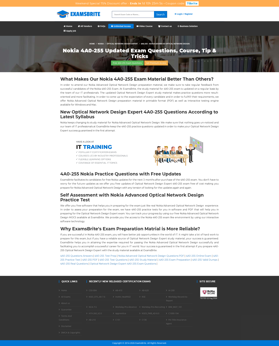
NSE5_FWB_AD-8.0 (150, 313)
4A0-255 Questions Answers (76, 255)
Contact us (166, 26)
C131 (117, 319)
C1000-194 (173, 313)
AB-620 (145, 290)
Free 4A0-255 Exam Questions (127, 63)
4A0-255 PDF (90, 259)
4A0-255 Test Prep (105, 255)
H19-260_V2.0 (95, 313)
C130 (144, 319)
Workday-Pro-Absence (126, 307)
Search (160, 14)
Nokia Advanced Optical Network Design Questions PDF (151, 255)
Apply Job (71, 30)
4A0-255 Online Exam (198, 255)
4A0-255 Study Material (143, 259)
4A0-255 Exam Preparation (174, 259)
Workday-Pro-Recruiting (153, 307)
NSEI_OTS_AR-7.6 (97, 296)
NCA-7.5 (93, 307)
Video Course (145, 26)
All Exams (65, 296)
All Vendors (86, 26)
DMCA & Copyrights (70, 332)
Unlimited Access (122, 26)
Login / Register (184, 14)
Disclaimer (66, 326)
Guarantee (66, 309)
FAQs (102, 26)
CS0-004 (93, 290)
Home (69, 26)
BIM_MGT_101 (175, 307)
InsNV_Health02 (123, 296)
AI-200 (171, 290)
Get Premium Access (156, 63)
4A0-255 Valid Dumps (204, 259)
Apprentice (120, 313)
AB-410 (118, 290)
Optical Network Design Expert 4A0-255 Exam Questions (123, 263)
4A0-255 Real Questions (74, 263)
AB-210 (92, 319)
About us (65, 303)
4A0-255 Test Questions (113, 259)
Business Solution (188, 26)
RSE (143, 296)
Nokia (101, 43)
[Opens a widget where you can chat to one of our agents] (259, 329)
